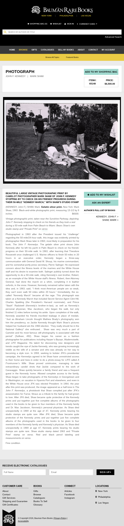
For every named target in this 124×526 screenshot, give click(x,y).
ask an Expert (101, 202)
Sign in (70, 24)
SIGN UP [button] (105, 472)
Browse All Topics (52, 57)
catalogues (47, 50)
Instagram (69, 498)
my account (108, 50)
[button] (85, 24)
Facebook (69, 494)
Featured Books (72, 57)
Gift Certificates (10, 504)
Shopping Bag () (38, 24)
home (12, 50)
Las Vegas (86, 16)
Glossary (37, 504)
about (81, 50)
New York (46, 16)
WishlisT (57, 24)
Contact (6, 494)
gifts (34, 50)
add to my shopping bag (101, 72)
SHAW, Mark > (110, 220)
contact (93, 50)
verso (44, 229)
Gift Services (8, 498)
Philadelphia (66, 16)
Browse (37, 494)
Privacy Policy (60, 518)
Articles (68, 491)
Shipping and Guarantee (14, 501)
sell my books (66, 50)
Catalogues (39, 498)
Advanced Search (113, 37)
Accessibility (23, 521)
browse (23, 50)
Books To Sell (40, 501)
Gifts (35, 491)
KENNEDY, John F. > (107, 216)
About (5, 491)
